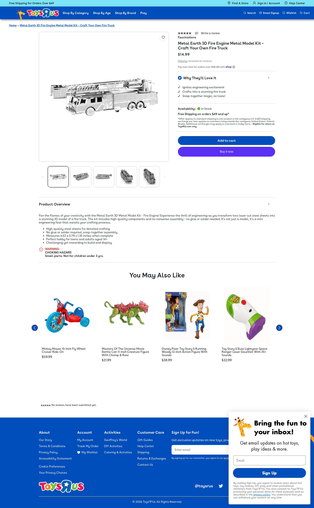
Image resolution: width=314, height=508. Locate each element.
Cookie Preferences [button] (52, 466)
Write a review (210, 33)
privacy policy (261, 494)
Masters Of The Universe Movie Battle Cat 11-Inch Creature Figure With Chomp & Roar (125, 352)
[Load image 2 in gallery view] (81, 176)
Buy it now (226, 151)
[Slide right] (165, 177)
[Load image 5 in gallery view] (149, 176)
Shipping (182, 61)
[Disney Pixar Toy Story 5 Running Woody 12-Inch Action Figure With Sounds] (187, 315)
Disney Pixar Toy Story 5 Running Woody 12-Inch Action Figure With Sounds (184, 352)
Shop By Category (76, 13)
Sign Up (269, 473)
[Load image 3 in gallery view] (103, 176)
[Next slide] (279, 328)
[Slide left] (43, 177)
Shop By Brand (125, 13)
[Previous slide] (35, 328)
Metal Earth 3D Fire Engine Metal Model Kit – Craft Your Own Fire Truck (67, 25)
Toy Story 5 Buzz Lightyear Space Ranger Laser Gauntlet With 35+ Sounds (244, 352)
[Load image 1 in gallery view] (58, 176)
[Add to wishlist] (163, 37)
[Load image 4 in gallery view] (126, 176)
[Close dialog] (306, 416)
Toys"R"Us (149, 501)
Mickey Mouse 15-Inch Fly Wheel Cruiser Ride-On (64, 350)
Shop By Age (102, 13)
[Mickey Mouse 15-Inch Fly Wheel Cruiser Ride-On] (67, 315)
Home (13, 25)
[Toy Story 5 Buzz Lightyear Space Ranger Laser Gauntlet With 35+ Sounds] (247, 315)
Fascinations (187, 37)
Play (143, 13)
